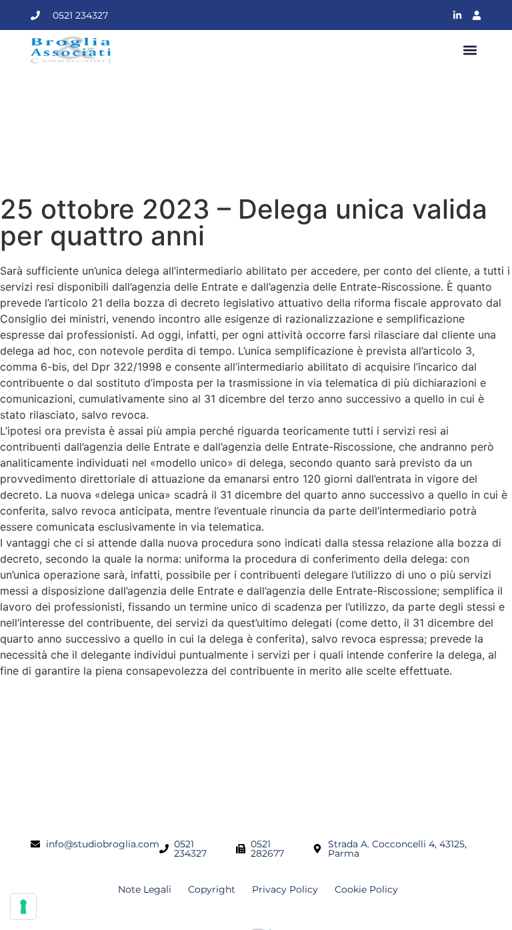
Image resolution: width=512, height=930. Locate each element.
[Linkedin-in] (457, 15)
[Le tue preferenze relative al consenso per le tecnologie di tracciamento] (23, 906)
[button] (470, 50)
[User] (476, 15)
